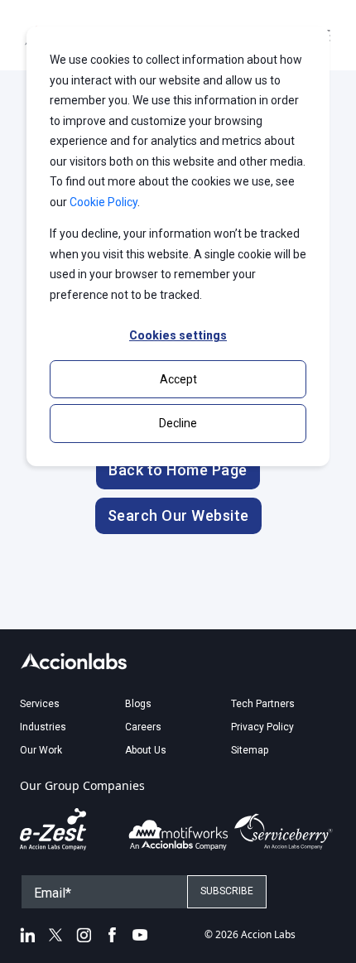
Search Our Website (178, 515)
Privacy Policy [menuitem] (262, 727)
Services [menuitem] (40, 704)
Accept (178, 379)
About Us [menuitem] (145, 750)
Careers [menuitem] (143, 727)
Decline (178, 423)
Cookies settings (178, 335)
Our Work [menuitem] (41, 750)
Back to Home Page (178, 470)
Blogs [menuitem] (138, 704)
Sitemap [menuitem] (249, 750)
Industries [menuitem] (43, 727)
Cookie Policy (103, 202)
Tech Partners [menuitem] (263, 704)
